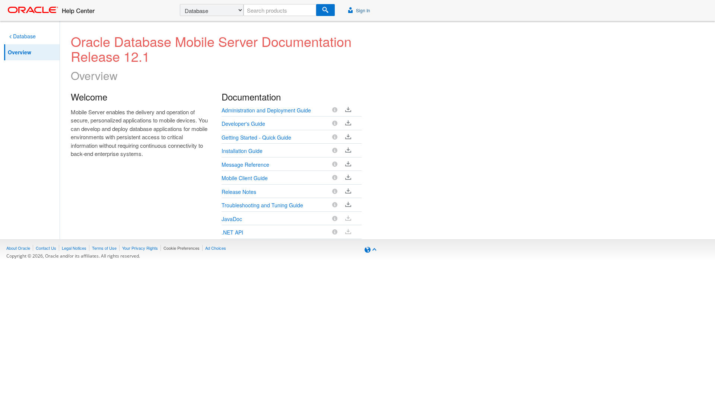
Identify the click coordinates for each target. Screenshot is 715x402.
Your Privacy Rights (140, 248)
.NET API (232, 232)
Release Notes (239, 191)
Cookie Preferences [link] (181, 248)
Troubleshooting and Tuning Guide (262, 205)
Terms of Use (104, 248)
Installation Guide (242, 150)
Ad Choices (215, 248)
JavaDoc (232, 219)
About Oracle (18, 248)
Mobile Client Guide (245, 178)
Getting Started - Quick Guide (256, 137)
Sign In (362, 10)
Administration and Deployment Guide (266, 110)
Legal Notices (74, 248)
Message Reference (245, 164)
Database (24, 36)
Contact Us (46, 248)
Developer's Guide (243, 123)
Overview (19, 52)
